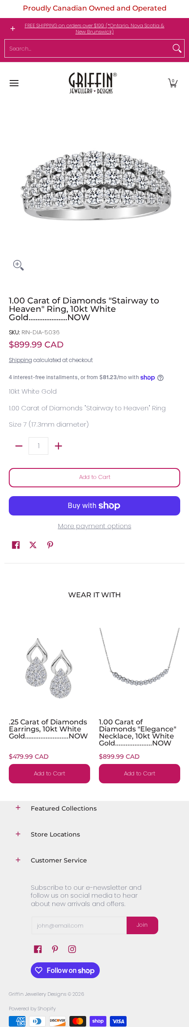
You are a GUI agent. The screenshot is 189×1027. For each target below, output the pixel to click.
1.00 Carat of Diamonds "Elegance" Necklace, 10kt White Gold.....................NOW (137, 732)
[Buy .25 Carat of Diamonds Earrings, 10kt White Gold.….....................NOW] (49, 668)
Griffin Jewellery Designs (37, 994)
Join (142, 925)
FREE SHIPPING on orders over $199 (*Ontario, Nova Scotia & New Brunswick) (94, 28)
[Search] (177, 48)
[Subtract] (19, 446)
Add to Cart (94, 477)
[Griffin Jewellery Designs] (91, 83)
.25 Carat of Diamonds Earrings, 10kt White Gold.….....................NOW (48, 729)
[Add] (58, 446)
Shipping (20, 360)
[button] (172, 82)
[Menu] (13, 82)
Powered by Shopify (32, 1008)
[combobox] (87, 48)
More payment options (94, 526)
